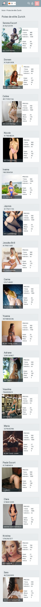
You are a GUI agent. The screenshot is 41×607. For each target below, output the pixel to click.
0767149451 (8, 282)
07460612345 (9, 502)
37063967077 (8, 539)
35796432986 (9, 429)
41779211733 (9, 209)
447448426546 (8, 319)
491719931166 (8, 99)
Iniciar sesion (33, 3)
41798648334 (9, 136)
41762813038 (9, 62)
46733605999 (9, 575)
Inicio (4, 10)
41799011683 (8, 246)
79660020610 (8, 392)
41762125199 (8, 26)
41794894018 (8, 465)
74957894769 (8, 172)
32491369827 (9, 356)
